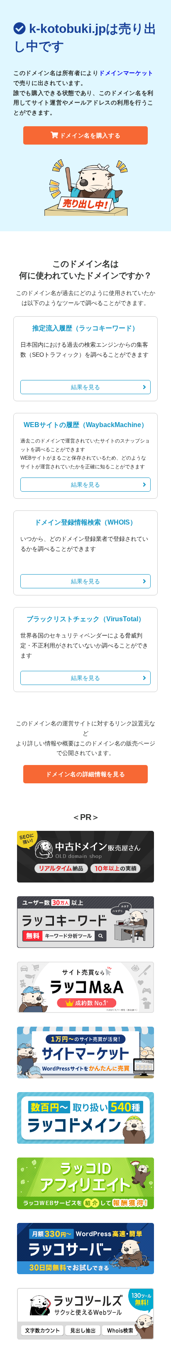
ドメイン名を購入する (90, 135)
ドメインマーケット (126, 73)
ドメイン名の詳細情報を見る (85, 774)
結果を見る (85, 387)
